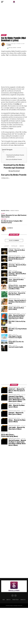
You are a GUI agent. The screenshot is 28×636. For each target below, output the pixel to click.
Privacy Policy (15, 599)
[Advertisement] (14, 20)
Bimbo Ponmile (15, 210)
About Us (8, 599)
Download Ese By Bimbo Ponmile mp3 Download (15, 156)
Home (4, 599)
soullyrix (9, 44)
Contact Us (22, 599)
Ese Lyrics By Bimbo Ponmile (14, 159)
